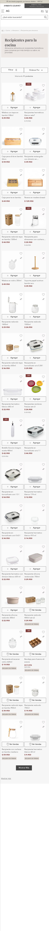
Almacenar (15, 24)
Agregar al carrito (12, 101)
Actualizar (24, 888)
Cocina (8, 24)
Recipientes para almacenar (29, 24)
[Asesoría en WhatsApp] (44, 918)
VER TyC (40, 1)
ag (3, 24)
